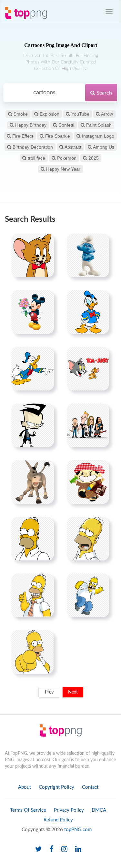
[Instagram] (64, 849)
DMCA (99, 810)
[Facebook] (51, 849)
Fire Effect (22, 136)
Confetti (65, 125)
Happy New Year (62, 169)
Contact (90, 787)
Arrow (106, 114)
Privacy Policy (69, 810)
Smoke (20, 114)
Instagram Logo (97, 136)
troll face (35, 158)
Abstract (72, 147)
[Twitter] (38, 849)
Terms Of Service (28, 810)
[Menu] (109, 11)
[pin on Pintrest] (45, 242)
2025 (93, 158)
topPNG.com (78, 829)
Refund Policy (58, 820)
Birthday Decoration (32, 147)
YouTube (79, 114)
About (24, 787)
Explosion (48, 114)
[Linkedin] (78, 849)
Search (103, 93)
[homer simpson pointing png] (32, 651)
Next (73, 692)
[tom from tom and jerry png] (32, 255)
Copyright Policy (56, 787)
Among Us (103, 147)
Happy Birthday (30, 125)
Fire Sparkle (57, 136)
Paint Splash (98, 125)
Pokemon (66, 158)
